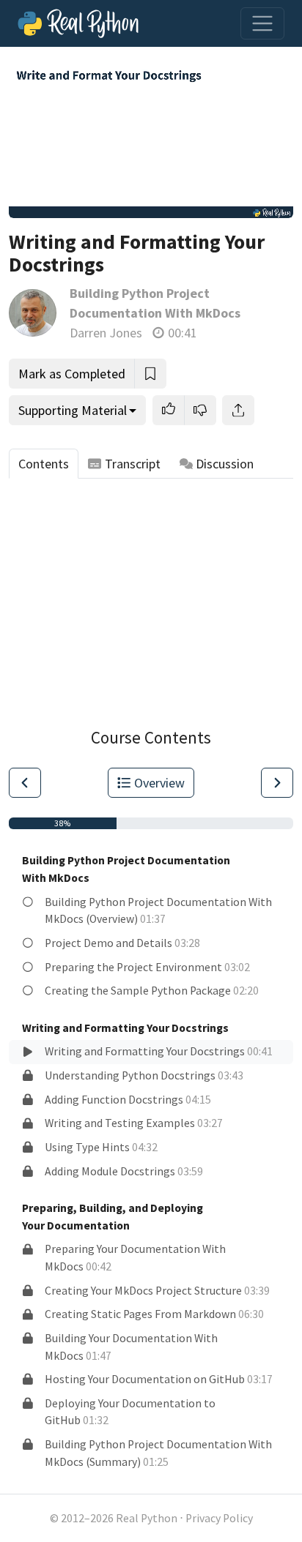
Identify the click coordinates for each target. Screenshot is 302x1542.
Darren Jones (106, 332)
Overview (159, 782)
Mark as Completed (71, 373)
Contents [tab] (43, 463)
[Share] (238, 410)
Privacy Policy (219, 1518)
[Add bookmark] (150, 374)
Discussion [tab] (225, 463)
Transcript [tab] (133, 463)
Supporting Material (72, 410)
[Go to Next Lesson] (277, 783)
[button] (168, 410)
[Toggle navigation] (262, 23)
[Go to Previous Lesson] (25, 783)
